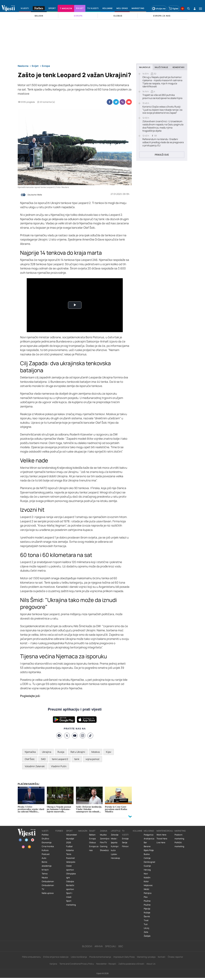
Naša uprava (48, 893)
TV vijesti (125, 832)
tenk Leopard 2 (60, 759)
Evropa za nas (93, 848)
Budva (147, 854)
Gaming (103, 846)
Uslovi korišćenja (79, 956)
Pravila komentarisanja (100, 956)
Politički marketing (179, 844)
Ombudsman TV (48, 887)
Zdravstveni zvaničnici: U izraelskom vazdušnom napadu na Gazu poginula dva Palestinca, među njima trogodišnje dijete (162, 126)
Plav (146, 897)
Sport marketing (71, 903)
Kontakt (161, 956)
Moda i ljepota (114, 840)
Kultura (45, 850)
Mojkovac (148, 885)
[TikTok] (90, 735)
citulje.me (161, 8)
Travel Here (162, 838)
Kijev (108, 752)
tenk (76, 759)
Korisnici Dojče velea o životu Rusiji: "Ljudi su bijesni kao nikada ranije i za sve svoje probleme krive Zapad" (162, 109)
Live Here (161, 842)
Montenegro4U (165, 830)
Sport (69, 830)
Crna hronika (48, 846)
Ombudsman (48, 881)
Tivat (146, 920)
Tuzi (146, 924)
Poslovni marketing (179, 836)
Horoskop (115, 858)
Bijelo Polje (149, 850)
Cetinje (147, 858)
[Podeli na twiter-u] (116, 102)
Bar (145, 842)
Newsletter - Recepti (106, 963)
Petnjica (147, 893)
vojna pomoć (92, 759)
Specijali (110, 946)
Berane (147, 846)
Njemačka (30, 752)
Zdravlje (114, 834)
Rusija (60, 752)
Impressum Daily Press (124, 956)
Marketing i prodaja (146, 956)
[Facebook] (59, 735)
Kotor (146, 881)
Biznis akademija (46, 864)
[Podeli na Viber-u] (122, 102)
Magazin (82, 830)
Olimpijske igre (71, 875)
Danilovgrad (149, 862)
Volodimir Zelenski (35, 766)
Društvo (45, 838)
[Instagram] (82, 735)
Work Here (161, 834)
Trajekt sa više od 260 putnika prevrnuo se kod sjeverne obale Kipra (162, 96)
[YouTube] (75, 735)
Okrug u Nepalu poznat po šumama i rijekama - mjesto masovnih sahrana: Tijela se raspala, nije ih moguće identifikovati (162, 82)
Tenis (68, 854)
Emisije (125, 838)
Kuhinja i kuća (115, 848)
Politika (45, 834)
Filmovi (125, 846)
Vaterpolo (70, 862)
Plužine (147, 901)
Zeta (146, 932)
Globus (92, 842)
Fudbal (69, 846)
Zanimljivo (104, 838)
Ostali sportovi (70, 867)
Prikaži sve (162, 154)
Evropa (92, 838)
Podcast (46, 854)
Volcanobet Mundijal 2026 (71, 838)
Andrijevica (149, 838)
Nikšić (146, 889)
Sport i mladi (69, 895)
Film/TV (103, 842)
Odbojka (70, 881)
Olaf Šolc (30, 759)
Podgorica (148, 834)
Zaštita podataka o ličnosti (131, 963)
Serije (124, 842)
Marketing (180, 830)
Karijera (53, 963)
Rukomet (70, 858)
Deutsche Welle (35, 195)
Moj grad (149, 830)
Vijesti (45, 830)
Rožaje (147, 912)
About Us (150, 963)
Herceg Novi (147, 871)
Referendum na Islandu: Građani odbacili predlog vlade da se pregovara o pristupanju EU (163, 142)
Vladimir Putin (58, 766)
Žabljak (147, 936)
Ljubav (114, 854)
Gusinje (147, 865)
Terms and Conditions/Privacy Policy (76, 963)
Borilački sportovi (70, 887)
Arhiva (99, 946)
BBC (120, 946)
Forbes (59, 830)
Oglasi (175, 8)
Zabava (103, 830)
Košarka (70, 850)
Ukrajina (46, 752)
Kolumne (137, 830)
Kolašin (147, 877)
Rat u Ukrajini (78, 752)
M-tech (45, 869)
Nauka (45, 877)
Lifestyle (116, 830)
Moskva (95, 752)
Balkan (92, 834)
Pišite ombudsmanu (31, 956)
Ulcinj (146, 928)
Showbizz (104, 850)
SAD (43, 759)
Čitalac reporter (175, 956)
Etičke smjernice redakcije (55, 956)
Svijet (92, 830)
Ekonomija (46, 842)
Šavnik (147, 916)
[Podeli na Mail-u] (129, 102)
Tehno (45, 873)
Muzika (103, 834)
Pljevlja (147, 908)
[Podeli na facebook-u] (109, 102)
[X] (67, 735)
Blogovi (87, 946)
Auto (44, 858)
